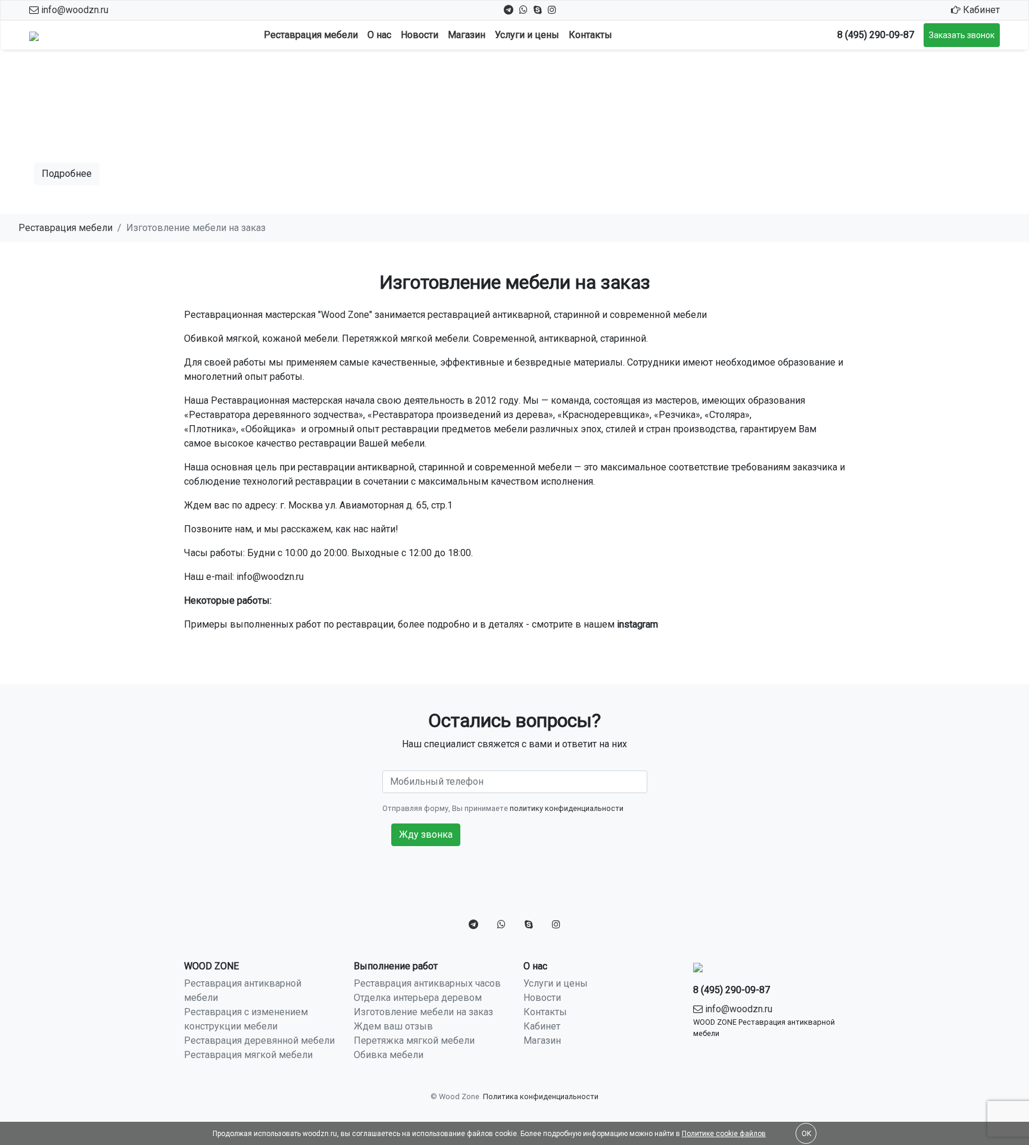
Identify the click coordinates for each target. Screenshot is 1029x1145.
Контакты (590, 34)
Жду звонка (426, 834)
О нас (379, 34)
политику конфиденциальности (566, 808)
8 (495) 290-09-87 (875, 34)
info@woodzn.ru (73, 9)
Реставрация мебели (311, 34)
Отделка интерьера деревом (418, 997)
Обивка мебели (388, 1054)
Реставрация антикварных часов (427, 983)
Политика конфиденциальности (540, 1096)
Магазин (466, 34)
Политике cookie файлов (724, 1134)
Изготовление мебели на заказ (423, 1012)
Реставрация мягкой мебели (248, 1054)
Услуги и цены (527, 34)
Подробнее (67, 173)
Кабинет (980, 9)
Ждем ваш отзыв (393, 1026)
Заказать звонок (961, 35)
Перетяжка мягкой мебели (414, 1040)
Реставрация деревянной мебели (259, 1040)
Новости (419, 34)
